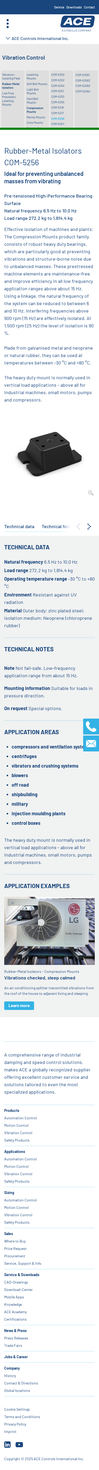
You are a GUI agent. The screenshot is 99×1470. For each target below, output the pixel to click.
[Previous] (78, 526)
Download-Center (18, 1289)
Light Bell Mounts (33, 91)
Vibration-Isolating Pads (11, 76)
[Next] (89, 526)
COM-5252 (57, 80)
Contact (89, 7)
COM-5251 (57, 91)
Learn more (19, 1005)
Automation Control (20, 1118)
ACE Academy (15, 1311)
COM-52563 (83, 85)
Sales (8, 1233)
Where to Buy (15, 1241)
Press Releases (16, 1338)
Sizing (9, 1192)
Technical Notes (58, 526)
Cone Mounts (35, 122)
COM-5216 (57, 107)
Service (59, 7)
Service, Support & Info (22, 1263)
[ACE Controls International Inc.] (77, 24)
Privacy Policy (15, 1424)
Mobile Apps (14, 1297)
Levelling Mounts (32, 76)
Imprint (10, 1431)
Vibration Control (18, 1132)
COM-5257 (57, 124)
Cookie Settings (17, 1409)
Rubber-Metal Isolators (11, 85)
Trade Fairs (13, 1345)
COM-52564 (83, 91)
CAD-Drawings (16, 1282)
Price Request (15, 1248)
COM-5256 (57, 118)
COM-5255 (57, 102)
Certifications (15, 1319)
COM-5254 (57, 85)
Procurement (14, 1256)
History (10, 1375)
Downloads (74, 7)
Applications (14, 1151)
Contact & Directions (21, 1383)
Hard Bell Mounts (32, 100)
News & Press (15, 1330)
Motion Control (16, 1125)
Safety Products (17, 1140)
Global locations (17, 1390)
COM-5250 (57, 74)
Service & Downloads (21, 1274)
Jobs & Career (16, 1357)
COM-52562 (83, 80)
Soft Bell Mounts (37, 84)
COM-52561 (83, 75)
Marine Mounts (36, 117)
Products (11, 1110)
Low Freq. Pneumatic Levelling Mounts (9, 98)
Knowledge (13, 1304)
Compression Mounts (35, 109)
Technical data (19, 526)
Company (12, 1368)
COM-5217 (57, 113)
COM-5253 (57, 96)
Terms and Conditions (22, 1416)
